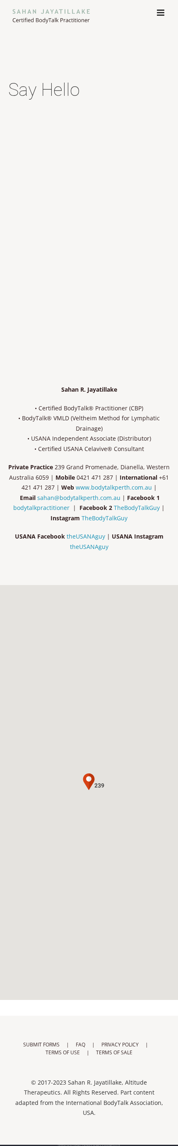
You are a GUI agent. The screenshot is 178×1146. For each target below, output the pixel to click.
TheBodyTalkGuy (137, 508)
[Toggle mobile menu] (161, 12)
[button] (89, 770)
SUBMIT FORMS (41, 1044)
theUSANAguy (86, 536)
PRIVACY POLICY (120, 1044)
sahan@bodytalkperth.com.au (78, 498)
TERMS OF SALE (114, 1052)
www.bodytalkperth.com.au (114, 487)
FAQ (80, 1044)
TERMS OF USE (63, 1052)
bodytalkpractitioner (41, 508)
